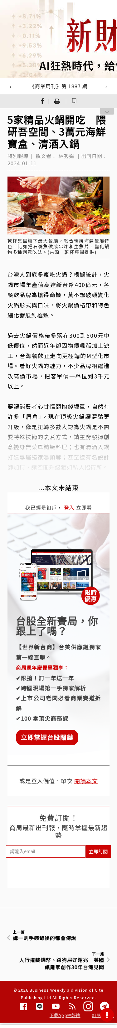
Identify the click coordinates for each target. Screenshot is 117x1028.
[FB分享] (42, 101)
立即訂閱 (98, 851)
